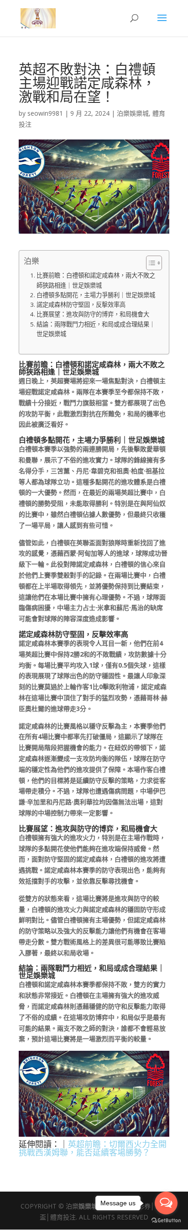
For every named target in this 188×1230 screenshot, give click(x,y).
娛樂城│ (90, 1206)
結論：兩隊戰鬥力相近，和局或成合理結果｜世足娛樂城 (96, 329)
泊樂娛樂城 (133, 113)
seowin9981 (45, 113)
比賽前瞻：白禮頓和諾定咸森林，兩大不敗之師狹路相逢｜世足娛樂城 (96, 280)
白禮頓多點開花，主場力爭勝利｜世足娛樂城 (96, 295)
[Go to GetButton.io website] (166, 1221)
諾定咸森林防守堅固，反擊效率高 (81, 304)
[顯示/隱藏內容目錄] (149, 263)
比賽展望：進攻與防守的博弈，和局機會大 (93, 314)
